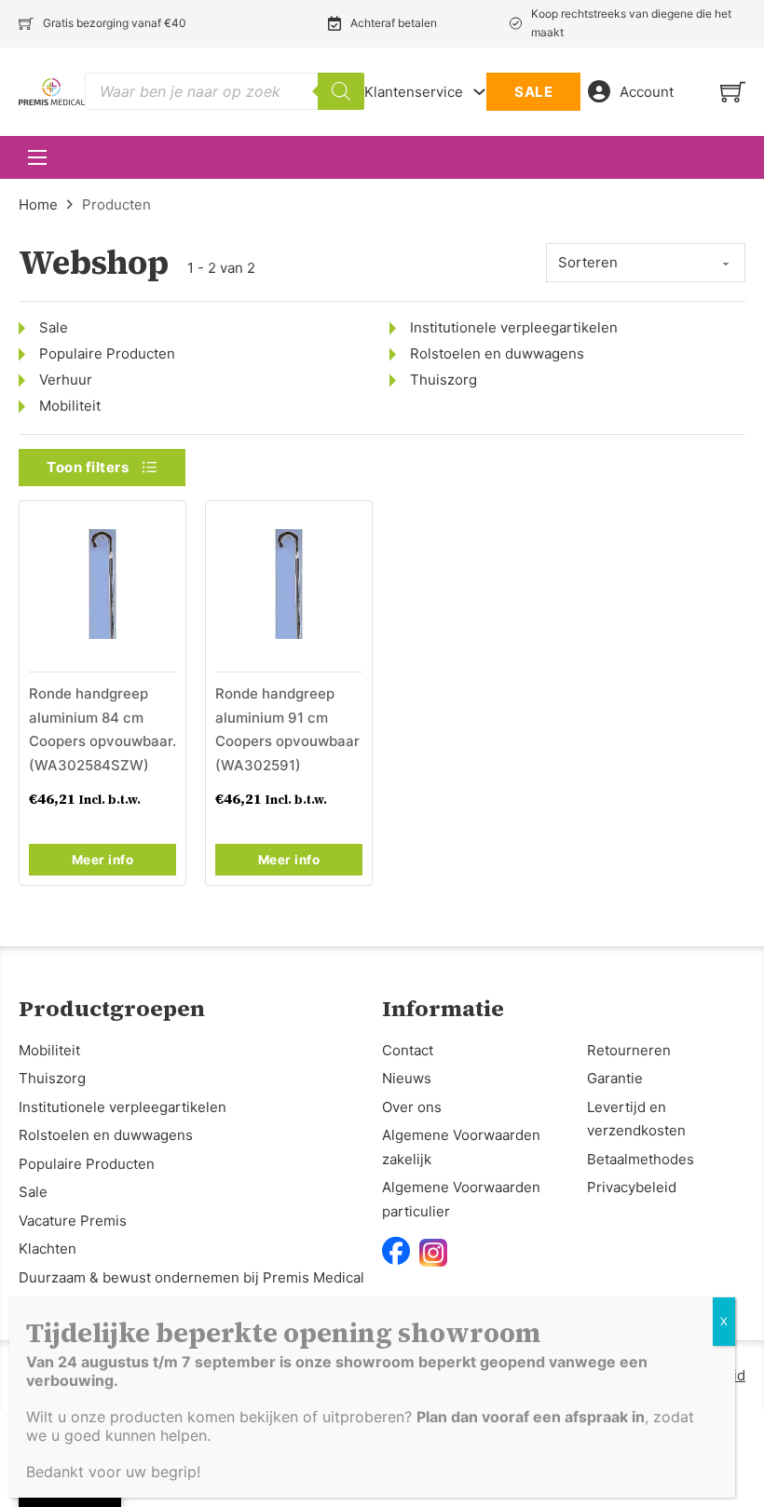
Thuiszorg (443, 379)
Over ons (412, 1107)
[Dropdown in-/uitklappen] (479, 92)
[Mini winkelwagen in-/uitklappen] (732, 91)
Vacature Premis (73, 1220)
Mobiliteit (70, 405)
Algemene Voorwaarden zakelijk (461, 1147)
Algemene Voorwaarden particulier (461, 1199)
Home (38, 204)
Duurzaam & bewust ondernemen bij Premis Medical (191, 1277)
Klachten (47, 1248)
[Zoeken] (341, 91)
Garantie (615, 1078)
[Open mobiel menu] (37, 157)
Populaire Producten (107, 353)
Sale (53, 327)
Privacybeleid (631, 1187)
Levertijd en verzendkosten (636, 1119)
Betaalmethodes (640, 1159)
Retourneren (629, 1050)
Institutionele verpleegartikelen (514, 327)
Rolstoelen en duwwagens (497, 353)
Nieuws (406, 1078)
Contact (407, 1050)
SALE (533, 92)
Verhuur (65, 379)
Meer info (103, 859)
